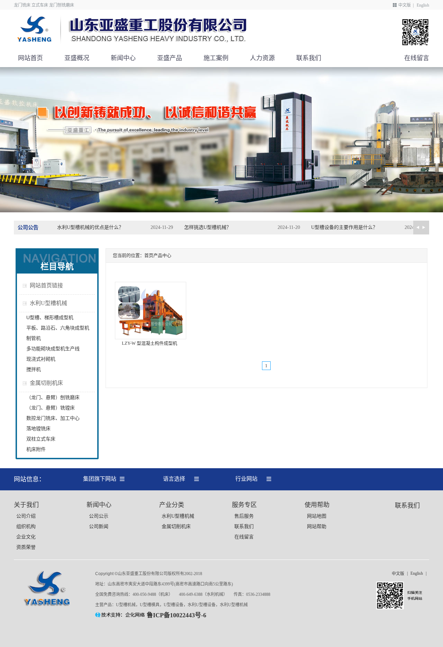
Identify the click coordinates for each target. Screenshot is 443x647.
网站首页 (30, 58)
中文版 (404, 5)
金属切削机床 (46, 383)
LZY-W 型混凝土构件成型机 (149, 343)
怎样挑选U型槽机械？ (207, 227)
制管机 (33, 338)
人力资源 (262, 58)
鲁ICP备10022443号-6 (176, 615)
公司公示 (98, 516)
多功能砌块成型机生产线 (53, 348)
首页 (148, 255)
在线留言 (416, 58)
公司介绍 (26, 516)
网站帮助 (316, 526)
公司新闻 (98, 526)
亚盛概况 (76, 58)
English (423, 5)
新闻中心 (123, 58)
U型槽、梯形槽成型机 (49, 317)
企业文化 (26, 536)
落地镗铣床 (38, 428)
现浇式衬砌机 (40, 359)
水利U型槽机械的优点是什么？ (90, 227)
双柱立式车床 (40, 439)
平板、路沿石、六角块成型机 (57, 328)
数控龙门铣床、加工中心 (53, 418)
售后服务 (244, 516)
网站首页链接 (46, 285)
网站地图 (316, 516)
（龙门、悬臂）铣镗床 (50, 407)
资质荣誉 (26, 547)
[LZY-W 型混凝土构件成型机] (150, 337)
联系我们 (308, 58)
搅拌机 (33, 369)
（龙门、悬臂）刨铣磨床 (53, 397)
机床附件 (36, 449)
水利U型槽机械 (48, 303)
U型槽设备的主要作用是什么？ (344, 227)
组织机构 (26, 526)
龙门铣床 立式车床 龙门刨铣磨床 (44, 5)
